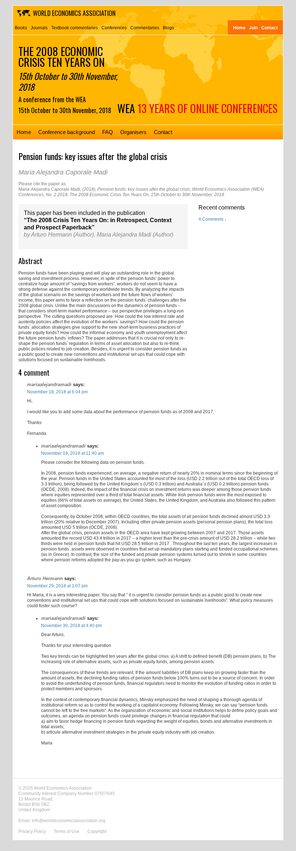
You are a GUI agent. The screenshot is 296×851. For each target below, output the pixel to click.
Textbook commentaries (74, 27)
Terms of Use (66, 831)
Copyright (96, 831)
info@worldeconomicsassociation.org (68, 820)
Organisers (133, 132)
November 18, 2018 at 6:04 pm (57, 391)
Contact (269, 27)
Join (253, 27)
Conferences (114, 27)
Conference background (66, 132)
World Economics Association (74, 13)
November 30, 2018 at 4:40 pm (71, 625)
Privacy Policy (32, 831)
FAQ (107, 132)
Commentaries (144, 27)
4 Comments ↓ (213, 219)
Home (239, 27)
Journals (39, 27)
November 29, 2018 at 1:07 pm (57, 585)
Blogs (168, 27)
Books (21, 27)
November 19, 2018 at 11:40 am (72, 453)
